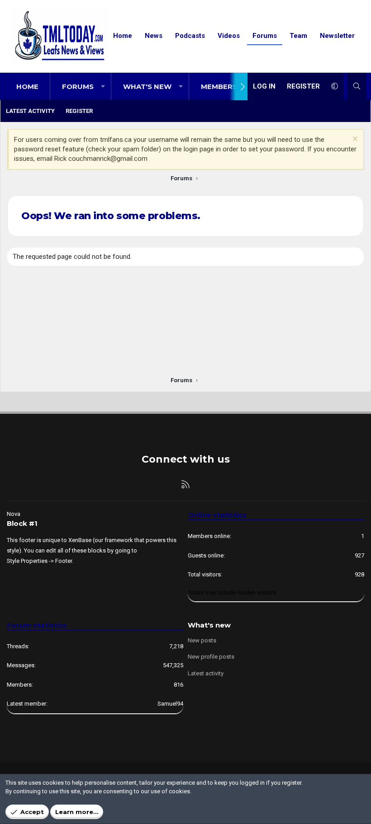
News (153, 36)
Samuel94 (170, 703)
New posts (202, 640)
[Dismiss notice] (354, 140)
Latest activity (30, 111)
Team (298, 36)
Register (79, 111)
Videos (229, 36)
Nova (13, 513)
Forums (264, 36)
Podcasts (190, 36)
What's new (147, 86)
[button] (103, 86)
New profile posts (211, 656)
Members (219, 86)
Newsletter (337, 36)
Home (122, 36)
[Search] (356, 86)
